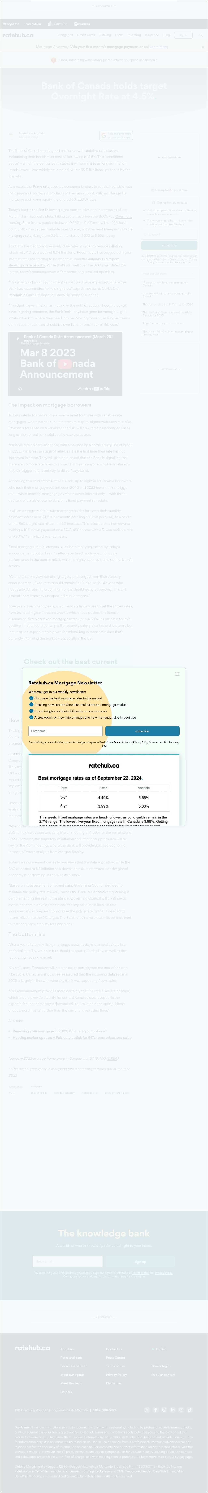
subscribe (142, 731)
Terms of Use (121, 742)
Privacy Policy (140, 742)
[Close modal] (177, 674)
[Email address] (65, 731)
